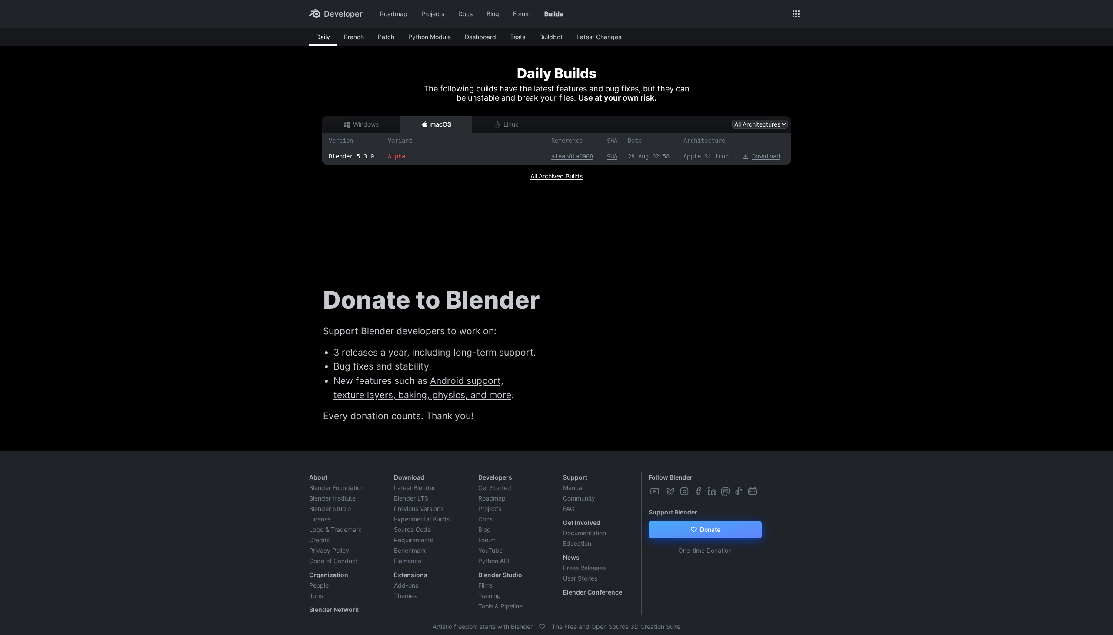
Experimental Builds (422, 519)
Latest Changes (598, 36)
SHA (612, 156)
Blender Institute (332, 498)
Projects (432, 13)
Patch (386, 36)
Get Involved (581, 522)
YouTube (490, 550)
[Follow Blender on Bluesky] (671, 491)
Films (485, 585)
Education (577, 543)
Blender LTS (411, 498)
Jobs (316, 595)
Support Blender (673, 512)
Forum (521, 13)
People (319, 585)
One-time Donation (705, 550)
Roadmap (393, 13)
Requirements (413, 540)
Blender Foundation (336, 487)
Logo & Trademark (335, 529)
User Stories (580, 578)
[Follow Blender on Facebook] (699, 491)
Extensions (410, 574)
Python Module (429, 36)
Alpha (396, 156)
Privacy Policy (329, 550)
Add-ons (406, 585)
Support (575, 477)
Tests (517, 36)
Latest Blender (414, 487)
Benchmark (410, 550)
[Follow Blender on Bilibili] (753, 491)
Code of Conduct (333, 560)
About (318, 477)
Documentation (584, 533)
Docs (465, 13)
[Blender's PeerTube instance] (663, 491)
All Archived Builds (556, 176)
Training (489, 595)
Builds (553, 13)
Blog (493, 13)
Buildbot (551, 36)
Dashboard (480, 36)
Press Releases (584, 567)
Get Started (494, 487)
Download (766, 156)
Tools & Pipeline (500, 606)
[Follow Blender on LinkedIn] (713, 491)
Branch (354, 36)
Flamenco (407, 560)
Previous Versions (418, 508)
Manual (573, 487)
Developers (495, 477)
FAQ (569, 508)
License (320, 519)
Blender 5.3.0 (351, 156)
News (571, 557)
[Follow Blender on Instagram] (685, 491)
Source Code (412, 529)
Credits (319, 540)
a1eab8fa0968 (572, 156)
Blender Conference (592, 592)
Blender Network (334, 609)
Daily (323, 36)
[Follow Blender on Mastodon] (726, 491)
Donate (709, 529)
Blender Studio (330, 508)
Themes (405, 595)
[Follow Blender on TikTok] (739, 491)
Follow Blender (671, 477)
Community (579, 498)
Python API (494, 560)
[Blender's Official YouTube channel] (656, 491)
